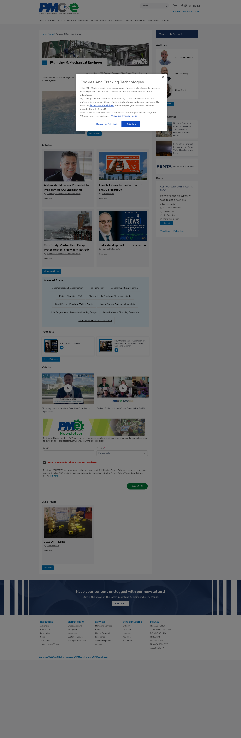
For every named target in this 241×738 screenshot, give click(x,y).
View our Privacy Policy (124, 116)
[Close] (163, 77)
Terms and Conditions (102, 105)
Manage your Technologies (107, 124)
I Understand (131, 124)
